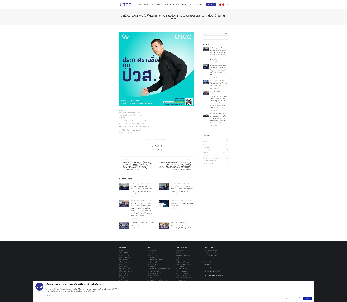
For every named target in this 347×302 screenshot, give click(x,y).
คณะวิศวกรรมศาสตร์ (153, 264)
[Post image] (124, 186)
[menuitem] (144, 4)
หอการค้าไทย (179, 251)
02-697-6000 (208, 261)
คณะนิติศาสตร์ (152, 266)
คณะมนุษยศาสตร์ (152, 257)
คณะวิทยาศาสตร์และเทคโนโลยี (156, 260)
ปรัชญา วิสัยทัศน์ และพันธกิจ (183, 255)
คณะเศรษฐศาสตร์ (152, 255)
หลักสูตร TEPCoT (124, 253)
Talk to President (181, 271)
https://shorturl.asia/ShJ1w (137, 121)
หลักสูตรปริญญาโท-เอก (125, 271)
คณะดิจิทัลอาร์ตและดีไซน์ (154, 273)
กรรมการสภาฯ (180, 257)
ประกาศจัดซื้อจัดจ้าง (181, 269)
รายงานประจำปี (180, 266)
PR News (155, 139)
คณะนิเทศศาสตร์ (152, 262)
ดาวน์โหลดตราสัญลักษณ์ (182, 262)
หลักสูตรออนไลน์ (123, 276)
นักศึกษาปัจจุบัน (123, 280)
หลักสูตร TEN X (123, 264)
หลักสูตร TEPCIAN (124, 257)
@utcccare (128, 132)
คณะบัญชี (150, 253)
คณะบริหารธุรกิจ (152, 251)
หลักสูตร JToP (123, 260)
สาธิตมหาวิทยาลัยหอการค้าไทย (184, 278)
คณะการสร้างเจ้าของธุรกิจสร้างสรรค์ (157, 280)
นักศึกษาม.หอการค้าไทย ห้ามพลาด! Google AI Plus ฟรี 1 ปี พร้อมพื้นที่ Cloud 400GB (182, 203)
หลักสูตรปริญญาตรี (124, 269)
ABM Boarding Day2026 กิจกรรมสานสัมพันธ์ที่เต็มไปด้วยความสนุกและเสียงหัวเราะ (218, 83)
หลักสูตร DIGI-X (123, 266)
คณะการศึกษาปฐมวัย (153, 271)
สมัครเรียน (122, 251)
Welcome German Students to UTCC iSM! (142, 224)
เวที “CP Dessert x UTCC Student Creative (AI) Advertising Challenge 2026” (181, 225)
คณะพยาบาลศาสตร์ (153, 276)
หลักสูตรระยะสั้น (123, 273)
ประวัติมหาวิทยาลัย (181, 253)
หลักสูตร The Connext (126, 262)
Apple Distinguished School (185, 276)
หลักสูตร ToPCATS (124, 255)
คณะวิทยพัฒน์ (151, 278)
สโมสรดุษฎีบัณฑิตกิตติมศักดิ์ (183, 264)
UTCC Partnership (182, 273)
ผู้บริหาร (178, 260)
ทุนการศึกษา (122, 278)
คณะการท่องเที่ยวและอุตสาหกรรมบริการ (159, 269)
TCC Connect (180, 280)
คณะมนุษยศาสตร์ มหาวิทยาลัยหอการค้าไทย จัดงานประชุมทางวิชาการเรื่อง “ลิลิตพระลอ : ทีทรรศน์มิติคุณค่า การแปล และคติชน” (182, 187)
